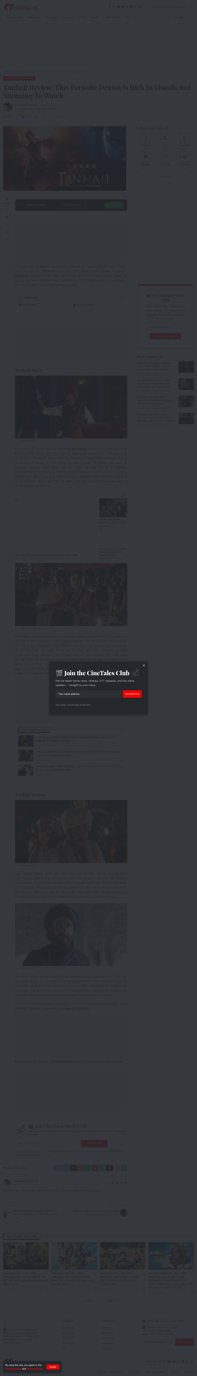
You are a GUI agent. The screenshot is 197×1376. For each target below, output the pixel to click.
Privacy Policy (13, 1368)
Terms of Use (34, 1368)
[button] (52, 1366)
